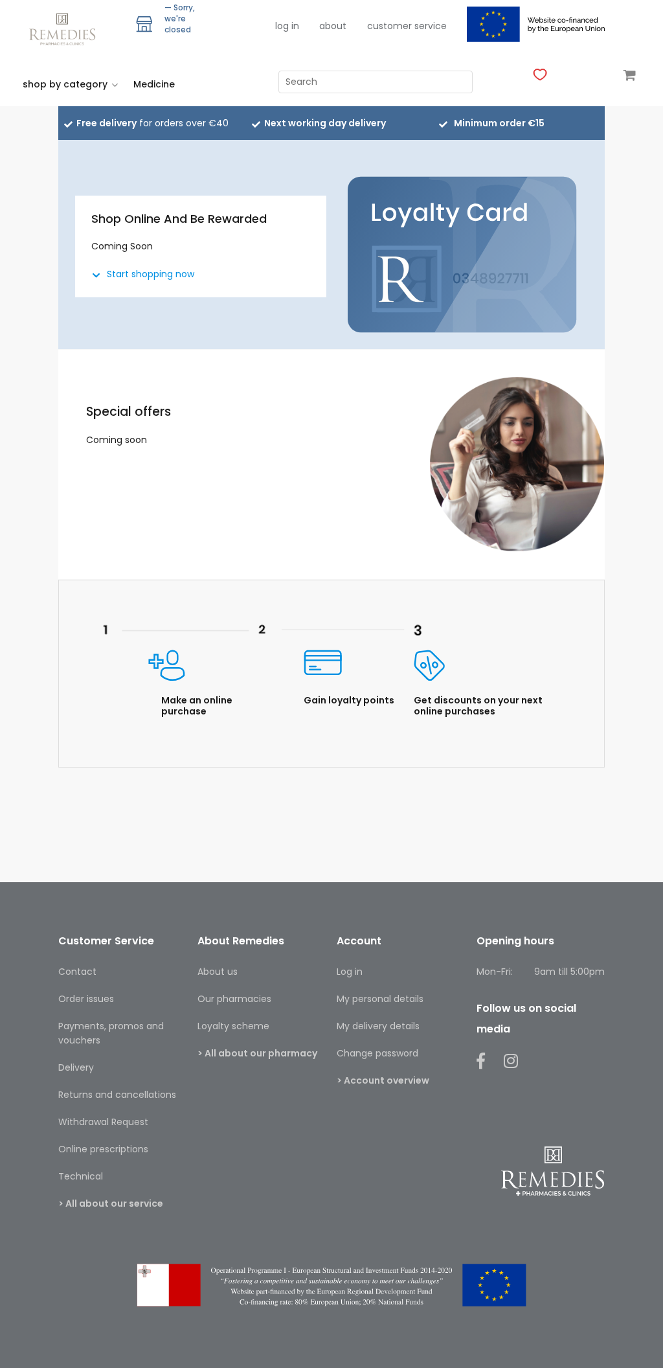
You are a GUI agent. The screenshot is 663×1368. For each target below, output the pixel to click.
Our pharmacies (234, 998)
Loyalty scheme (233, 1026)
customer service (407, 25)
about (332, 25)
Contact (77, 971)
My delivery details (378, 1026)
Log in (350, 971)
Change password (377, 1053)
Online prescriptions (103, 1149)
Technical (80, 1176)
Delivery (76, 1067)
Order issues (86, 998)
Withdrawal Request (103, 1121)
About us (217, 971)
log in (287, 25)
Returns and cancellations (117, 1094)
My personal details (380, 998)
